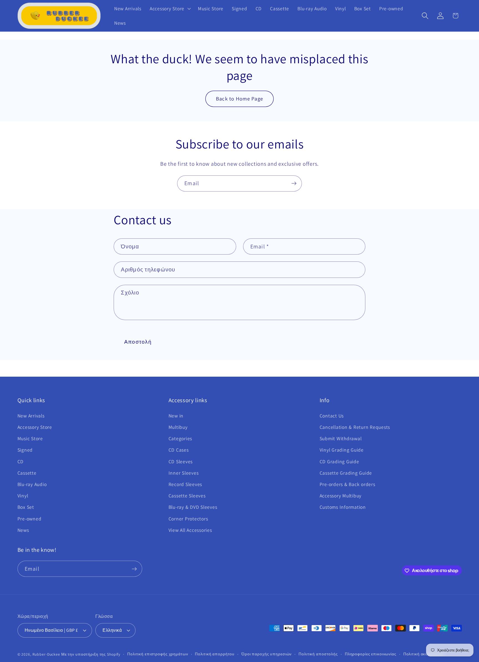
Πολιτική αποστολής (318, 654)
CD (20, 461)
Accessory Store (34, 427)
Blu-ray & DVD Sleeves (193, 507)
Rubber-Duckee (46, 654)
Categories (180, 438)
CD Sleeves (181, 461)
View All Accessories (190, 530)
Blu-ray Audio (32, 484)
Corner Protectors (188, 518)
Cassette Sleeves (187, 495)
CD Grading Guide (339, 461)
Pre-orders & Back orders (347, 484)
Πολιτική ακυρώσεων (423, 654)
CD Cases (179, 450)
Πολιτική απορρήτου (215, 654)
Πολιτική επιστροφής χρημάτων (157, 654)
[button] (170, 8)
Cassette (27, 473)
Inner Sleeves (184, 473)
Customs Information (343, 507)
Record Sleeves (185, 484)
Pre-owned (29, 518)
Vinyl (22, 495)
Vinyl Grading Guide (342, 450)
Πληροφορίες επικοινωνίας (370, 654)
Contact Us (332, 415)
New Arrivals (31, 415)
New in (176, 415)
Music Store (30, 438)
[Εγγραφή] (294, 183)
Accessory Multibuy (341, 495)
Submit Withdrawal (341, 438)
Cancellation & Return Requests (355, 427)
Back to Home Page (239, 98)
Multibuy (178, 427)
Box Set (25, 507)
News (23, 530)
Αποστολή (138, 341)
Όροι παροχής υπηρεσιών (266, 654)
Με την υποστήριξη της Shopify (90, 654)
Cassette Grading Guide (346, 473)
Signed (25, 450)
